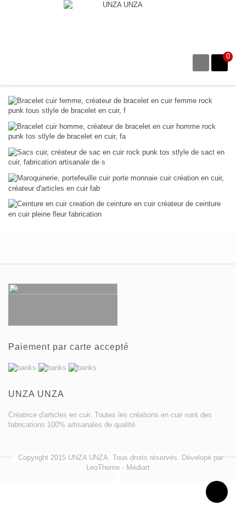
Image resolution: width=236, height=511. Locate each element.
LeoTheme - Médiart (118, 467)
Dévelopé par (202, 457)
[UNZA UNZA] (118, 21)
